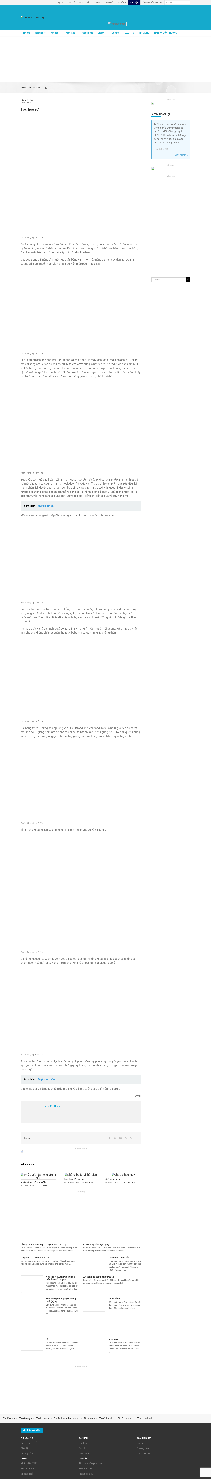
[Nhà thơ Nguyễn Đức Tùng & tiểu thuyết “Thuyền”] (32, 1281)
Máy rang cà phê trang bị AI (35, 1257)
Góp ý (82, 1448)
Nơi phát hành (28, 1468)
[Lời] (32, 1344)
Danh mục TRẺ (29, 1443)
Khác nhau (114, 1339)
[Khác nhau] (94, 1348)
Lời (47, 1339)
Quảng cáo (143, 1448)
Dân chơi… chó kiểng (119, 1257)
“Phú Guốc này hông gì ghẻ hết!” (34, 1182)
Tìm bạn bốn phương (90, 1463)
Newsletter (84, 1453)
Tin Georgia (25, 1418)
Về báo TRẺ (27, 1473)
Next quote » (181, 155)
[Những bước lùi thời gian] (81, 1174)
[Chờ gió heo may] (123, 1174)
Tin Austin (89, 1418)
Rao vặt (141, 1443)
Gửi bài (83, 1443)
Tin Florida (9, 1418)
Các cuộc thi (143, 1453)
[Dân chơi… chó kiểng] (94, 1262)
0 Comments (42, 1185)
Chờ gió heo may (113, 1179)
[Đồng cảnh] (94, 1304)
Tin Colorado (106, 1418)
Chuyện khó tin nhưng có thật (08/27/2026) (43, 1244)
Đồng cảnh (114, 1298)
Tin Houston (43, 1418)
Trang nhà (33, 1430)
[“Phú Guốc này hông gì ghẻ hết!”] (38, 1174)
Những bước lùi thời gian (73, 1179)
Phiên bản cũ (86, 1473)
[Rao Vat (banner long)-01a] (149, 13)
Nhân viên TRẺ (29, 1463)
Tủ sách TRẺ (86, 1468)
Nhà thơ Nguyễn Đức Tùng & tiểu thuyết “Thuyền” (60, 1278)
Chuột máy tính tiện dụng (96, 1244)
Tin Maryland (144, 1418)
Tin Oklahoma (125, 1418)
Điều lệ (24, 1448)
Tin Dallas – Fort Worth (66, 1418)
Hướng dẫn (27, 1453)
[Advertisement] (105, 59)
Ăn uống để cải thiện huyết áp (98, 1276)
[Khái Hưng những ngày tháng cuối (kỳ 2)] (32, 1315)
